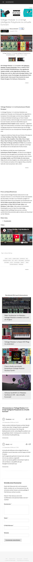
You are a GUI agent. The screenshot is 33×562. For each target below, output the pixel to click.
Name (6, 518)
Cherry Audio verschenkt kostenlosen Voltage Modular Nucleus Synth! (14, 368)
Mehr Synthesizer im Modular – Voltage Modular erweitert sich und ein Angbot (16, 317)
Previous (2, 59)
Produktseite (7, 221)
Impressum (19, 558)
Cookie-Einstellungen (10, 560)
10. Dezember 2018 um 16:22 (10, 422)
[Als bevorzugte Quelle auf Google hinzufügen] (5, 31)
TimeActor (9, 419)
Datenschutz (12, 558)
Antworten (5, 437)
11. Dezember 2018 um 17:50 (10, 447)
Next (30, 59)
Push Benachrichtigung (23, 560)
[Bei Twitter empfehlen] (29, 253)
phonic (7, 444)
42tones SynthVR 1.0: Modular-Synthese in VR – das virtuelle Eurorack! (15, 395)
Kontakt (26, 558)
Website (6, 533)
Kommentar (8, 504)
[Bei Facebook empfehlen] (23, 253)
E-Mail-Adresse (9, 525)
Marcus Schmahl (14, 28)
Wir (7, 558)
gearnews (10, 2)
